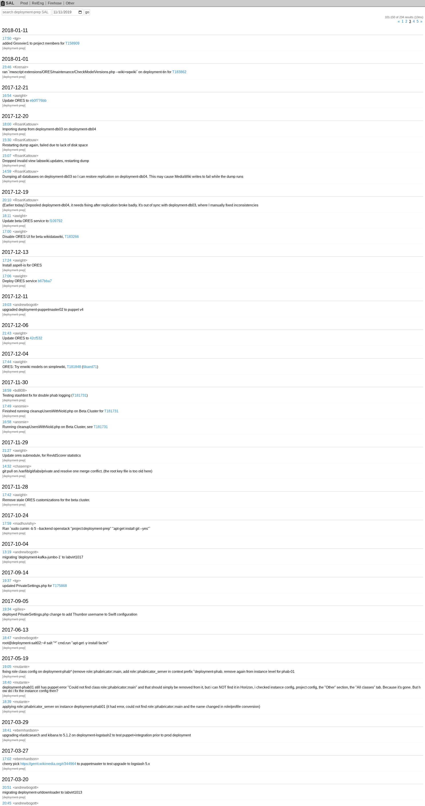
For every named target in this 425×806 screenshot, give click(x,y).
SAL (10, 3)
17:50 (6, 38)
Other (70, 3)
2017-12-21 (15, 87)
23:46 (6, 67)
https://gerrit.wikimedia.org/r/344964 (48, 764)
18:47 (6, 638)
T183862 (179, 72)
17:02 (6, 759)
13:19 (6, 552)
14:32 (6, 466)
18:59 (6, 390)
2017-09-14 (15, 572)
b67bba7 (45, 281)
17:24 (6, 260)
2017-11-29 (15, 442)
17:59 (6, 523)
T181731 (79, 395)
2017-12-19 (15, 192)
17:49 (6, 406)
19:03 (6, 305)
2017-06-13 (15, 630)
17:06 (6, 276)
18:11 (6, 216)
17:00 (6, 231)
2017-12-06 (15, 325)
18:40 (6, 682)
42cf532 (36, 338)
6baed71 (90, 367)
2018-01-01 (15, 59)
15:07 (6, 156)
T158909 (72, 43)
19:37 (6, 581)
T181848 (74, 367)
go (87, 12)
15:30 (6, 140)
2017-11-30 (15, 382)
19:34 (6, 609)
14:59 (6, 171)
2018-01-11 (15, 30)
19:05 (6, 667)
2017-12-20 (15, 116)
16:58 (6, 422)
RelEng (38, 3)
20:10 (6, 200)
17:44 (6, 362)
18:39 (6, 702)
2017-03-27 (15, 751)
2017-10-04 (15, 544)
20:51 (6, 787)
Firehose (55, 3)
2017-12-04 (15, 354)
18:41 (6, 730)
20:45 (6, 803)
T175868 (60, 586)
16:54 (6, 96)
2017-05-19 (15, 658)
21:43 (6, 333)
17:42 (6, 495)
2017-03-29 (15, 722)
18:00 (6, 124)
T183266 (72, 237)
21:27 (6, 450)
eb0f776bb (38, 100)
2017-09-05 (15, 601)
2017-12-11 (15, 296)
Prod (24, 3)
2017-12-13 (15, 252)
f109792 (56, 221)
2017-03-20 (15, 779)
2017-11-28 (15, 487)
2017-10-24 (15, 515)
